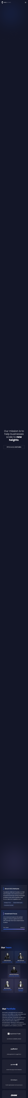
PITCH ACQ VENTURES (14, 447)
